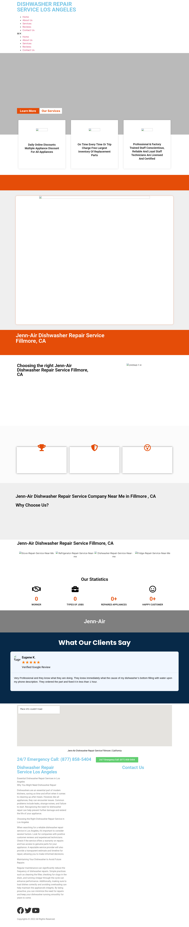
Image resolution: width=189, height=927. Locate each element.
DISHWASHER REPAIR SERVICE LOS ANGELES (46, 7)
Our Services (51, 111)
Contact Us (28, 30)
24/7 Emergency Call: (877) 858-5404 (54, 759)
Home (26, 16)
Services (27, 23)
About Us (27, 20)
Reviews (27, 26)
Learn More (28, 111)
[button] (94, 33)
